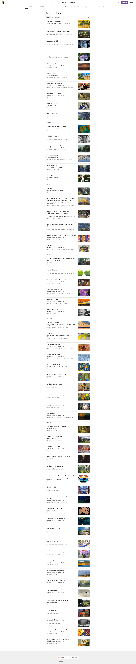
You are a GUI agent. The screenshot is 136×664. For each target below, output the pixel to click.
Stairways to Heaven (53, 64)
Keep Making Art (52, 309)
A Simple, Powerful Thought (53, 56)
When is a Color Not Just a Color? (57, 630)
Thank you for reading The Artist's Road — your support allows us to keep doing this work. (60, 478)
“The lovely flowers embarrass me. (54, 190)
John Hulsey (69, 24)
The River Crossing (53, 322)
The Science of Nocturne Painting (57, 518)
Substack (61, 661)
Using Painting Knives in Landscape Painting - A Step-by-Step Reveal (61, 325)
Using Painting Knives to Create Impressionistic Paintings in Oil (61, 336)
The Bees (49, 188)
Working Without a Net (52, 157)
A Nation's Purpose (52, 136)
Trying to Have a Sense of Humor (57, 640)
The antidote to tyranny (52, 128)
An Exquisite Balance (53, 404)
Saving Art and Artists (53, 146)
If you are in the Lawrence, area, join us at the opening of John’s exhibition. (60, 202)
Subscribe (124, 2)
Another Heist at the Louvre (55, 620)
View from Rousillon (51, 438)
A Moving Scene (51, 561)
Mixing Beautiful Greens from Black (58, 456)
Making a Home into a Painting (54, 167)
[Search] (115, 2)
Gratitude (49, 54)
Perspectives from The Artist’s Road (55, 272)
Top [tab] (52, 17)
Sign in (131, 2)
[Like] (47, 220)
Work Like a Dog (52, 103)
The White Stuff (51, 590)
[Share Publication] (118, 2)
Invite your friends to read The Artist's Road (61, 476)
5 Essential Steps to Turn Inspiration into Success (58, 468)
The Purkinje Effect (53, 528)
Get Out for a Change (53, 446)
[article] (68, 24)
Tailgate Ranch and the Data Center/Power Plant (58, 23)
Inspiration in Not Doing (52, 75)
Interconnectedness (53, 354)
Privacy (70, 654)
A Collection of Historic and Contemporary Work (58, 33)
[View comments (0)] (57, 36)
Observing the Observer (54, 83)
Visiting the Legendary (51, 602)
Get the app (75, 657)
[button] (26, 7)
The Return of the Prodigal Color (57, 280)
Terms (74, 654)
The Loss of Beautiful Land (55, 21)
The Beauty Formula (53, 344)
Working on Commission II (55, 436)
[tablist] (53, 17)
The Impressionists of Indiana (56, 426)
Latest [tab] (48, 17)
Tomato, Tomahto (52, 270)
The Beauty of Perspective (52, 177)
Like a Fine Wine (52, 113)
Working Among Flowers (54, 384)
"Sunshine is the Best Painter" (56, 374)
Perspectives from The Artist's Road (55, 43)
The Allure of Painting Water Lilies (58, 31)
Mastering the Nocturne (52, 510)
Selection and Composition (55, 570)
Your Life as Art (51, 165)
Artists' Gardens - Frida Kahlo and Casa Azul (61, 236)
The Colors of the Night (54, 508)
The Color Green (50, 262)
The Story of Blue (52, 487)
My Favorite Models (51, 105)
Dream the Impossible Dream (56, 126)
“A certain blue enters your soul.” (54, 489)
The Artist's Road (54, 24)
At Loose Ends (51, 74)
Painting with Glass (53, 364)
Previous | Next (50, 458)
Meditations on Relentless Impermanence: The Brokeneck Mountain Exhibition (60, 199)
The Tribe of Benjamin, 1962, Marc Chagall (56, 366)
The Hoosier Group (51, 428)
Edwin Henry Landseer (54, 93)
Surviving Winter (52, 541)
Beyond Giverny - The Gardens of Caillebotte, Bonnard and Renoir (57, 212)
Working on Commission (54, 466)
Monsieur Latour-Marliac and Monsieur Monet (60, 225)
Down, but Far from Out (54, 290)
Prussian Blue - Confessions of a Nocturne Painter (60, 498)
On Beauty (49, 551)
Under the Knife (51, 333)
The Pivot (49, 245)
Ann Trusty (61, 24)
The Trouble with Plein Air (55, 580)
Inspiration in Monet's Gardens (57, 600)
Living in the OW (52, 299)
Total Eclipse (50, 413)
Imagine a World (52, 41)
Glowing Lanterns (52, 394)
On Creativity (51, 610)
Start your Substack (64, 657)
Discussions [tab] (57, 17)
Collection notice (81, 654)
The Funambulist (52, 156)
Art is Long (50, 175)
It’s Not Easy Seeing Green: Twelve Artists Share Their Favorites (60, 259)
